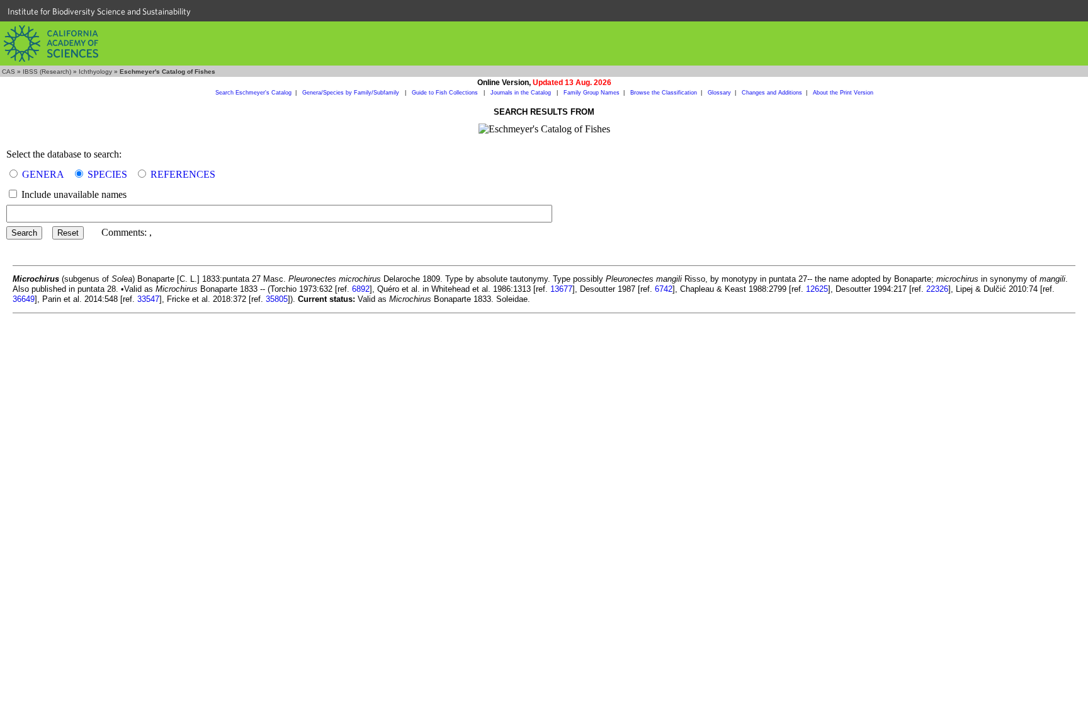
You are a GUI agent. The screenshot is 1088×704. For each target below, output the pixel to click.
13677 (561, 289)
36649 (24, 299)
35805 (277, 299)
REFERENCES (182, 174)
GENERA (43, 174)
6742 (663, 289)
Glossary (719, 92)
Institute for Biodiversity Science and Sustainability (99, 11)
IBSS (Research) (47, 71)
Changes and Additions (772, 92)
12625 (817, 289)
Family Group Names (592, 92)
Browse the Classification (663, 92)
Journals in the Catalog (521, 92)
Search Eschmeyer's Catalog (253, 92)
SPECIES (107, 174)
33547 (148, 299)
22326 (937, 289)
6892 (361, 289)
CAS (8, 71)
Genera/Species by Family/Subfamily (351, 92)
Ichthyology (95, 71)
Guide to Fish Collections (446, 92)
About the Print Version (843, 92)
